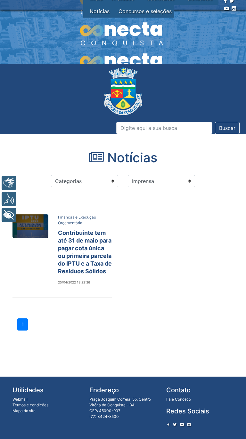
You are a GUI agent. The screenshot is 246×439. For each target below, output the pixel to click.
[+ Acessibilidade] (9, 215)
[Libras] (9, 183)
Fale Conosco (178, 399)
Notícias (100, 11)
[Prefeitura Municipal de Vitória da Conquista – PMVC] (123, 91)
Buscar (227, 128)
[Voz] (9, 199)
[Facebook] (168, 424)
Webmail (20, 399)
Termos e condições (30, 405)
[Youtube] (226, 8)
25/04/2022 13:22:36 (74, 282)
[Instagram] (234, 8)
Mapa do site (24, 410)
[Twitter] (174, 424)
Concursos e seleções (145, 11)
